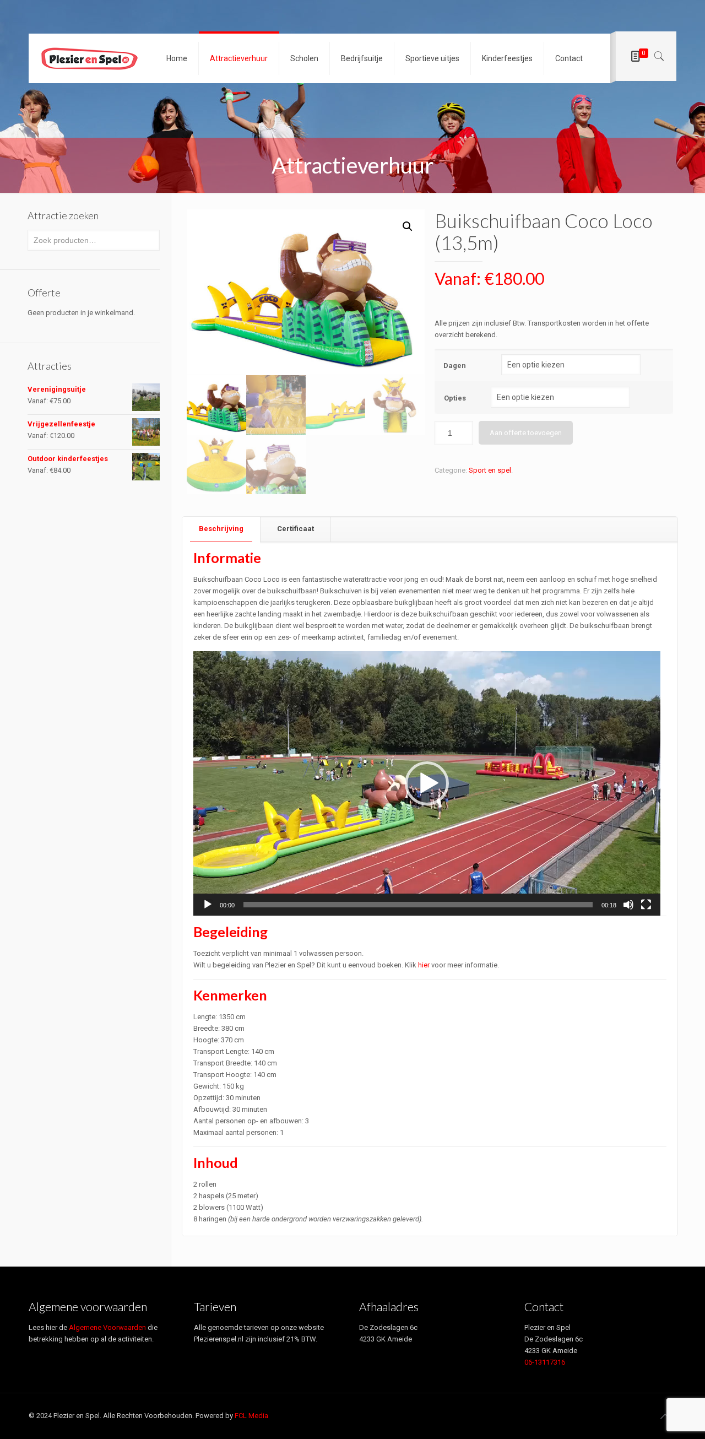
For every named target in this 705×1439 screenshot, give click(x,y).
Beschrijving (221, 528)
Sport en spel (490, 470)
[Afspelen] (207, 904)
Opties (455, 398)
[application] (426, 783)
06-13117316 (544, 1362)
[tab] (221, 529)
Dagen (454, 365)
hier (424, 965)
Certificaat (295, 528)
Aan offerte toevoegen (526, 433)
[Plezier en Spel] (89, 58)
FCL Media (251, 1415)
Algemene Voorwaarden (107, 1327)
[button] (427, 783)
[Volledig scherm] (646, 904)
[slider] (418, 904)
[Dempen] (628, 904)
